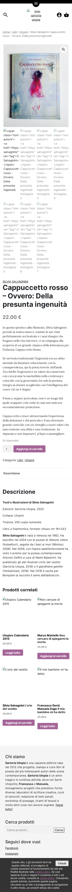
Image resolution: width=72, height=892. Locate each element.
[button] (63, 49)
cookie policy (42, 871)
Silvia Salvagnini (15, 281)
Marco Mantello (48, 635)
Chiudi (62, 863)
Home (6, 32)
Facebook (11, 848)
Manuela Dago (47, 708)
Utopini (23, 32)
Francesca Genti (48, 705)
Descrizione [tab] (11, 473)
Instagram (11, 853)
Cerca (59, 830)
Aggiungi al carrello (29, 449)
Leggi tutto (12, 652)
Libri (14, 32)
